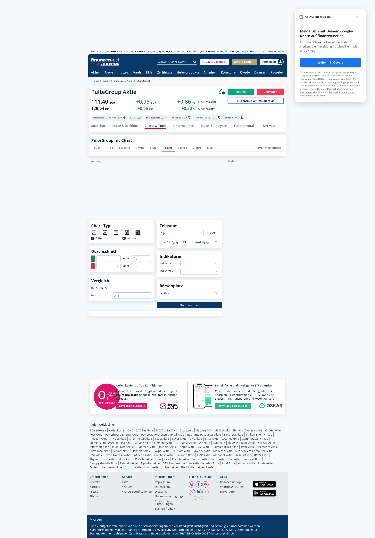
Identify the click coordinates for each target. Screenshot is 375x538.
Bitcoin (210, 51)
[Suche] (195, 62)
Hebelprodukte (188, 72)
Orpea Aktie (273, 430)
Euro (231, 51)
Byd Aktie (219, 443)
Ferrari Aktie (121, 451)
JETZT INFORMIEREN (131, 406)
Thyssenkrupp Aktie (102, 459)
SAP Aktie (203, 447)
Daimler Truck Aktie (225, 447)
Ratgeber (277, 72)
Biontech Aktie (146, 447)
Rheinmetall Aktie (140, 438)
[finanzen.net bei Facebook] (199, 484)
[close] (357, 17)
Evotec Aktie (97, 467)
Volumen (132, 238)
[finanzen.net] (105, 60)
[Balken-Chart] (116, 232)
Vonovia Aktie (252, 459)
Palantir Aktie (185, 455)
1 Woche (124, 148)
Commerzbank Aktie (255, 438)
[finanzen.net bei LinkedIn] (199, 492)
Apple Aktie (187, 447)
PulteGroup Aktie (123, 80)
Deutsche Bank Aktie (241, 443)
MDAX (160, 430)
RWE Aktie (96, 455)
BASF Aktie (212, 438)
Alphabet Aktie (222, 455)
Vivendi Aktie (202, 451)
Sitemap (95, 496)
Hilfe (125, 482)
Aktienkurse (116, 430)
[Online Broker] (105, 64)
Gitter (99, 238)
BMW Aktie (261, 455)
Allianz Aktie (143, 443)
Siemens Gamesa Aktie (247, 430)
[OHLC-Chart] (127, 232)
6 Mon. (154, 148)
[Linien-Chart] (94, 232)
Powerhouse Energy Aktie (121, 434)
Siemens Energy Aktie (104, 443)
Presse (94, 491)
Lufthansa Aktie (185, 443)
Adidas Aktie (191, 463)
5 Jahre (197, 148)
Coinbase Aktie (164, 455)
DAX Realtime (144, 430)
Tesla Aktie (162, 438)
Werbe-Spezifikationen (137, 491)
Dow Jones (186, 430)
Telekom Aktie (181, 451)
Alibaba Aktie (246, 463)
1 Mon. (140, 148)
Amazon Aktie (98, 438)
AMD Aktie (203, 455)
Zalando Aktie (129, 463)
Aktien (96, 72)
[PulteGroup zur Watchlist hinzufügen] (222, 92)
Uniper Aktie (170, 467)
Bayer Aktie (179, 438)
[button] (214, 62)
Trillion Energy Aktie (259, 434)
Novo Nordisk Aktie (118, 455)
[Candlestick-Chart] (138, 232)
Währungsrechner (232, 487)
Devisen (260, 72)
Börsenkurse (98, 430)
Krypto (245, 72)
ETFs (149, 72)
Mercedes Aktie (268, 447)
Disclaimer (162, 491)
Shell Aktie (187, 467)
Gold (269, 51)
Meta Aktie (125, 459)
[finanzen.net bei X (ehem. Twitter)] (192, 492)
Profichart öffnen (269, 148)
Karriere (95, 487)
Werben (127, 487)
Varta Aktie (219, 459)
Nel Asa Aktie (266, 443)
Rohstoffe (228, 72)
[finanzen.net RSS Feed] (202, 499)
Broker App (227, 491)
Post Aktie (96, 434)
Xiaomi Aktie (201, 459)
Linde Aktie (265, 463)
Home (95, 80)
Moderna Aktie (222, 451)
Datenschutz (163, 487)
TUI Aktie (126, 443)
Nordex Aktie (210, 463)
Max (210, 148)
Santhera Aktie (233, 434)
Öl (251, 51)
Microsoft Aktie (99, 447)
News (109, 72)
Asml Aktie (115, 467)
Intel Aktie (228, 463)
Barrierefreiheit (165, 508)
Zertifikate (164, 72)
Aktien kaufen (206, 467)
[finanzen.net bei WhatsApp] (195, 499)
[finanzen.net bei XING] (205, 492)
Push (97, 148)
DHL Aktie (195, 438)
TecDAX (172, 430)
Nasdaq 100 (204, 430)
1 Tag (109, 148)
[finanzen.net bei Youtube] (205, 484)
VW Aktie (204, 443)
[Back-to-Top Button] (279, 534)
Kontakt (95, 482)
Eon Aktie (235, 459)
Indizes (123, 72)
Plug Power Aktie (123, 447)
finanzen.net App (231, 482)
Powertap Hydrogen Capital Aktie (162, 434)
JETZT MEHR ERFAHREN (233, 406)
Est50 (113, 51)
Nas (189, 51)
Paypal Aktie (162, 451)
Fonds (137, 72)
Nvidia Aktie (118, 438)
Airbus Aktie (243, 455)
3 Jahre (182, 148)
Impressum (162, 482)
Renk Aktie (248, 447)
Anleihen (210, 72)
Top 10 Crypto (164, 51)
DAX (93, 51)
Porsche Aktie (144, 459)
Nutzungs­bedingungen (170, 496)
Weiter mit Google (330, 62)
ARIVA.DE (185, 533)
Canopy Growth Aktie (103, 463)
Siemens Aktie (163, 443)
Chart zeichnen (189, 305)
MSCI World (137, 51)
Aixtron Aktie (133, 467)
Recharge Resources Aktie (204, 434)
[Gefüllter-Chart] (105, 232)
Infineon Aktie (142, 455)
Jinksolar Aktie (167, 447)
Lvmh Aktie (151, 467)
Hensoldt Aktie (141, 451)
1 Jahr (168, 148)
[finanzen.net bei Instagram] (192, 484)
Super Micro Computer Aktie (253, 451)
